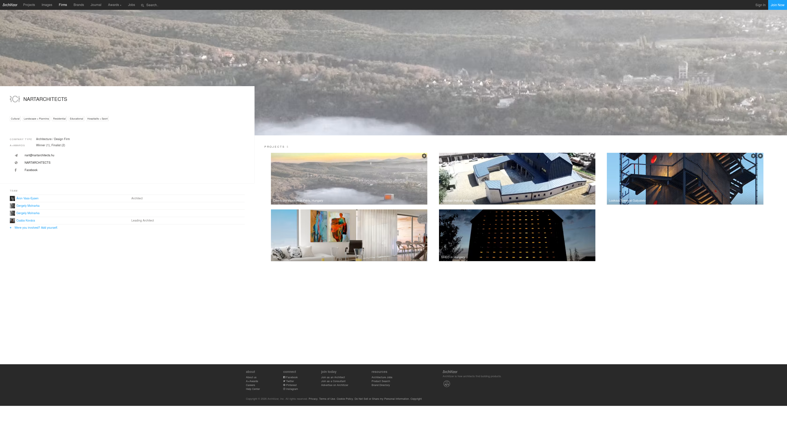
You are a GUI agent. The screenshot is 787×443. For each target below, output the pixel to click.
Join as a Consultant (333, 381)
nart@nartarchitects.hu (39, 155)
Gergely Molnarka (28, 205)
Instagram (291, 389)
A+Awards (252, 381)
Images (47, 4)
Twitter (289, 381)
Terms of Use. (327, 399)
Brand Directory (381, 385)
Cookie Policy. (345, 399)
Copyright (416, 399)
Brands (79, 4)
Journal (96, 4)
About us (251, 377)
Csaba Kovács (25, 220)
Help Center (253, 389)
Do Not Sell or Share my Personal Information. (382, 399)
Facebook (291, 377)
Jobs (131, 4)
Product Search (381, 381)
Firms (63, 4)
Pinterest (291, 385)
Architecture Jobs (382, 377)
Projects (29, 4)
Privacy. (313, 399)
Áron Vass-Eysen (27, 198)
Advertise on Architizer (334, 385)
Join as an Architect (333, 377)
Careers (250, 385)
